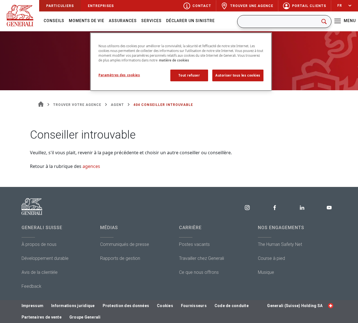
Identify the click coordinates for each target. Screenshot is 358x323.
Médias (109, 227)
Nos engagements (281, 227)
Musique (266, 272)
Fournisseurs (194, 305)
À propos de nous (39, 244)
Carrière (190, 227)
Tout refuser (189, 75)
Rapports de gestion (120, 258)
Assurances (123, 20)
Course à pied (271, 258)
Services (151, 20)
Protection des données (126, 305)
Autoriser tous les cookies (237, 75)
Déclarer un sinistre (190, 20)
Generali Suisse (42, 227)
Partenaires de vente (42, 317)
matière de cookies (174, 60)
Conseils (54, 20)
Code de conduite (232, 305)
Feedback (31, 286)
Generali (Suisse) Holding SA (294, 305)
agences (91, 166)
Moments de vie (86, 20)
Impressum (32, 305)
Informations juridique (73, 305)
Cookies (165, 305)
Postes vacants (194, 244)
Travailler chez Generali (201, 258)
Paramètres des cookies (119, 75)
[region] (181, 61)
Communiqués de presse (124, 244)
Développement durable (45, 258)
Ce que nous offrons (199, 272)
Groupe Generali (85, 317)
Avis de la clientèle (40, 272)
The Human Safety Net (280, 244)
